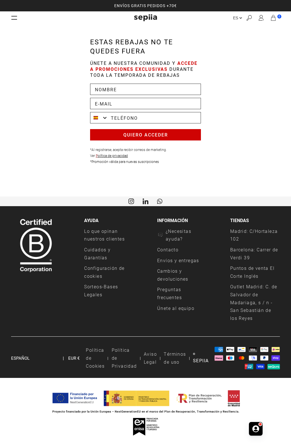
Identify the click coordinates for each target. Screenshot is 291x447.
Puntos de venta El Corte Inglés (252, 272)
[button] (249, 17)
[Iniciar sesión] (261, 18)
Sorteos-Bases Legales (101, 290)
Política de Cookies (95, 358)
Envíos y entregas (178, 260)
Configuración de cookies (104, 272)
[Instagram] (131, 200)
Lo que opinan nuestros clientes (104, 235)
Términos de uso (175, 358)
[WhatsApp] (160, 200)
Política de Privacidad (124, 358)
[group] (145, 5)
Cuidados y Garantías (97, 253)
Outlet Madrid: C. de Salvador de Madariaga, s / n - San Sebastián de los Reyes (253, 302)
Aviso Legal (150, 358)
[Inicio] (145, 17)
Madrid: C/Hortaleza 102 (254, 235)
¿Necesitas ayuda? (178, 235)
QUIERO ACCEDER (145, 135)
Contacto (167, 250)
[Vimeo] (145, 200)
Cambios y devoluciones (172, 275)
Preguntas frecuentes (169, 293)
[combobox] (99, 117)
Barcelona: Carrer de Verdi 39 (254, 253)
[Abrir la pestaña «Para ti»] (256, 429)
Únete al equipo (175, 308)
